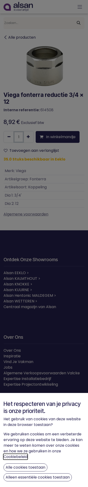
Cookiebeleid (15, 456)
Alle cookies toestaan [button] (25, 467)
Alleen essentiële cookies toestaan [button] (38, 477)
